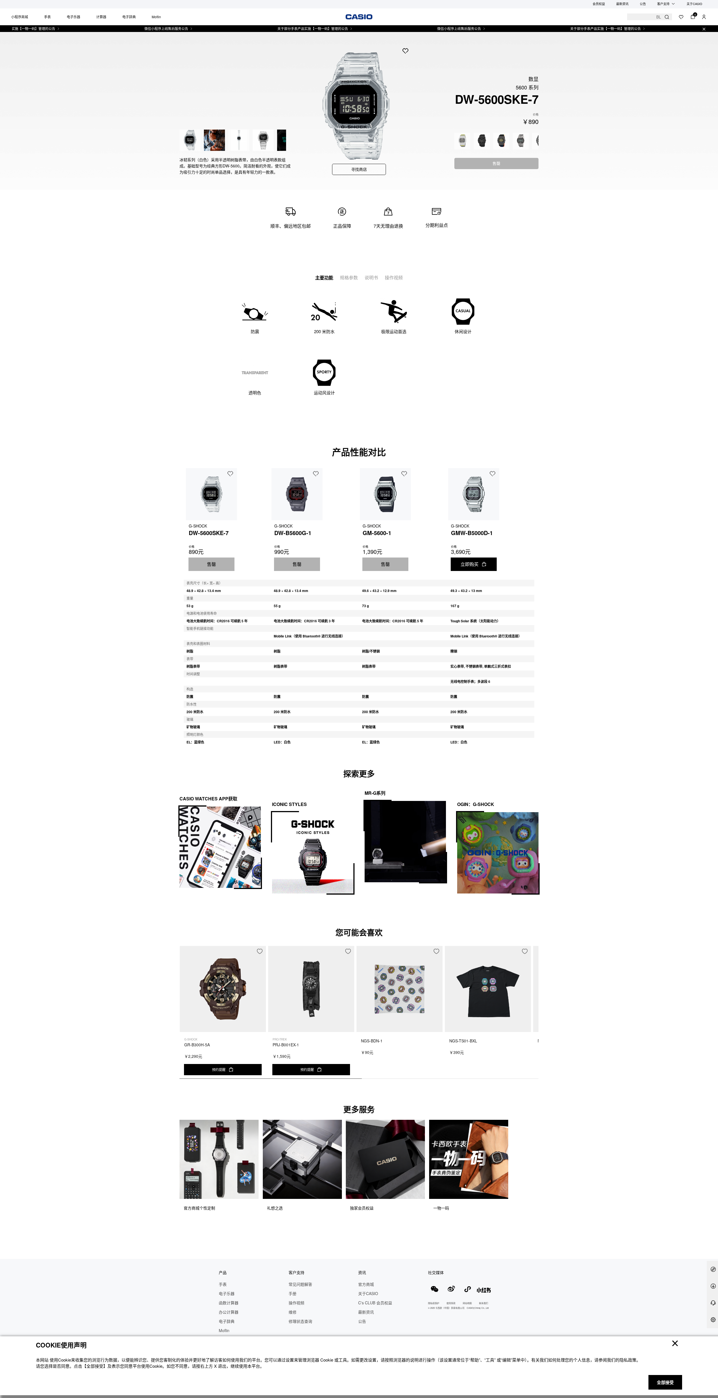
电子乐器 (73, 16)
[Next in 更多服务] (534, 1172)
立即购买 (469, 564)
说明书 (371, 277)
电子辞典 (129, 16)
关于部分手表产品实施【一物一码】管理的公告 (276, 29)
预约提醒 (218, 1069)
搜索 (666, 17)
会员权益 (599, 3)
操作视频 (394, 277)
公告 (643, 3)
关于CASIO (694, 3)
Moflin (156, 16)
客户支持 (663, 3)
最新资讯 (622, 3)
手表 (47, 16)
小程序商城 (19, 16)
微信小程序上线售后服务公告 (129, 29)
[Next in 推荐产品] (534, 1015)
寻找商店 (359, 169)
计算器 (101, 16)
